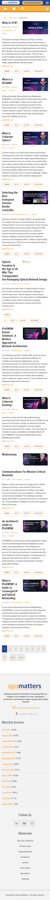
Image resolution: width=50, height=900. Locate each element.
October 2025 (7, 747)
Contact (25, 862)
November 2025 (8, 753)
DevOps (26, 71)
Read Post (6, 66)
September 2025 (9, 741)
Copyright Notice (25, 852)
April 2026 (6, 781)
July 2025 (6, 730)
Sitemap (25, 879)
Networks (38, 71)
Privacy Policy (25, 846)
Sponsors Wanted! (32, 3)
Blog (17, 71)
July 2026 (6, 798)
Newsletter (25, 873)
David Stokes (18, 350)
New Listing (25, 868)
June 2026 (6, 793)
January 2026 (8, 764)
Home (4, 18)
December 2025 (8, 758)
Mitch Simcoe (18, 284)
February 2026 (8, 770)
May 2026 (6, 787)
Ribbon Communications (21, 214)
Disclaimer (25, 857)
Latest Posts (12, 18)
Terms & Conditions (25, 841)
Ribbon (4, 33)
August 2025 (7, 735)
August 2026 (7, 804)
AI (5, 321)
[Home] (11, 2)
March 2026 (7, 775)
